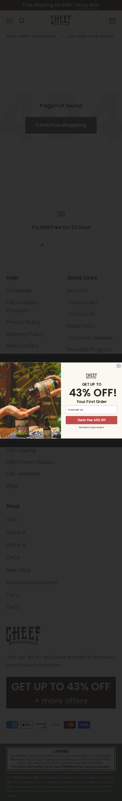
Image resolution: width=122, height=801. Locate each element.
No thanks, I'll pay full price (91, 427)
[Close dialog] (119, 366)
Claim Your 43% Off (91, 420)
